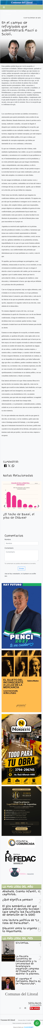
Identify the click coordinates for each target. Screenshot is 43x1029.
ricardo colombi (9, 11)
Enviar (21, 568)
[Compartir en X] (9, 466)
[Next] (38, 506)
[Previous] (5, 506)
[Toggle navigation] (4, 7)
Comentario (9, 548)
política (23, 11)
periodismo (33, 11)
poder (8, 15)
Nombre (8, 539)
